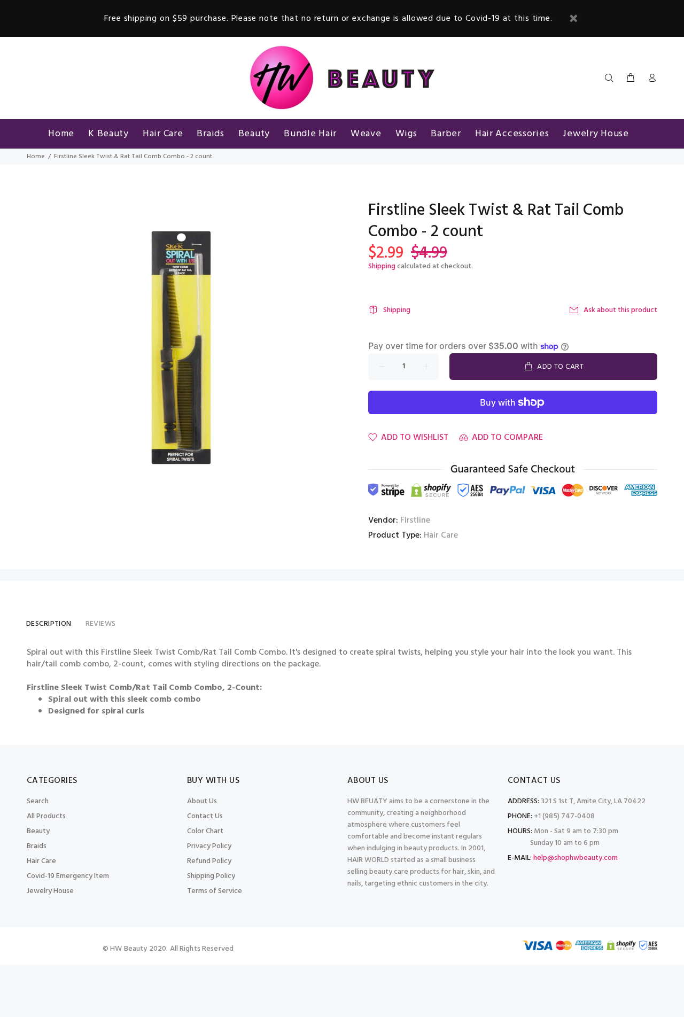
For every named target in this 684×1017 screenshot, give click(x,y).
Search (38, 801)
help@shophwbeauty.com (575, 858)
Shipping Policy (211, 876)
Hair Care (441, 535)
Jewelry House (50, 891)
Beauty (38, 831)
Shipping (381, 266)
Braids (36, 846)
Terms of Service (214, 891)
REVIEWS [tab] (101, 624)
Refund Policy (209, 861)
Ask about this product (620, 310)
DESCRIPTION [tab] (49, 624)
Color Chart (205, 831)
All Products (46, 816)
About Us (202, 801)
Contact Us (205, 816)
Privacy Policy (209, 846)
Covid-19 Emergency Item (68, 876)
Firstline (415, 520)
